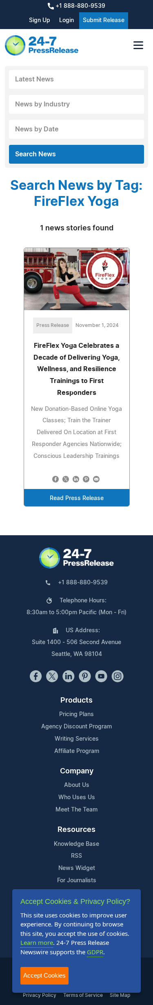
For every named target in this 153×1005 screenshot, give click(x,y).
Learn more (36, 942)
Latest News (34, 79)
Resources (76, 830)
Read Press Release (77, 498)
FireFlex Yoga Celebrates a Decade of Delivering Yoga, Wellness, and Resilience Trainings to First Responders (76, 369)
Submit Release (103, 20)
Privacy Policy (39, 995)
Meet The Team (76, 810)
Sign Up (39, 20)
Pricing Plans (76, 714)
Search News (35, 154)
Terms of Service (83, 995)
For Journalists (76, 880)
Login (66, 20)
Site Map (120, 995)
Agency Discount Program (76, 727)
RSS (76, 856)
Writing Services (77, 739)
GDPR (95, 952)
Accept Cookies (44, 975)
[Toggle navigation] (138, 45)
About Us (76, 785)
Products (76, 700)
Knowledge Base (76, 844)
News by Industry (42, 104)
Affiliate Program (76, 751)
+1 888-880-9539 (79, 6)
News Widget (76, 868)
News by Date (36, 129)
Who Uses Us (76, 797)
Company (76, 771)
